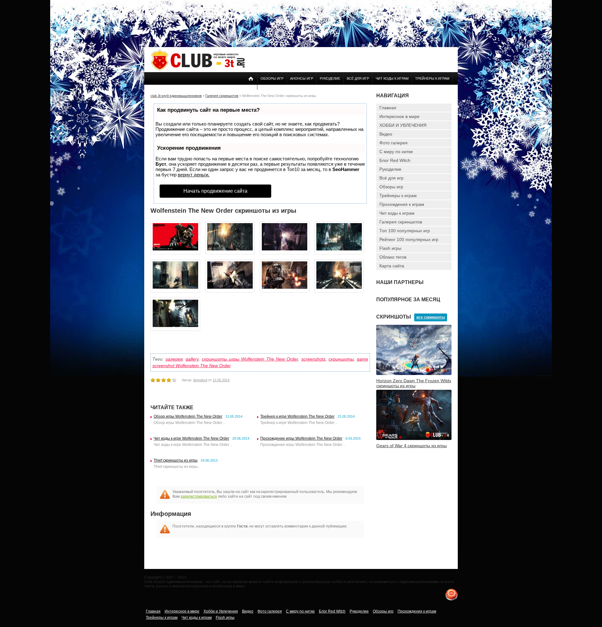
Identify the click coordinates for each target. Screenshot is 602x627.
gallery (192, 359)
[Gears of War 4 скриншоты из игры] (414, 439)
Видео (385, 134)
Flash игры (390, 248)
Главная (387, 107)
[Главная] (197, 69)
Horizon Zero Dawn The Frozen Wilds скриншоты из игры (413, 383)
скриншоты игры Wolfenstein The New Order (250, 359)
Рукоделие (330, 78)
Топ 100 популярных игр (404, 230)
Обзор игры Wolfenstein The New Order (188, 416)
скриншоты (341, 359)
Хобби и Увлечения (220, 611)
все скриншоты (430, 317)
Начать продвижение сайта (215, 191)
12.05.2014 (221, 380)
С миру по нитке (396, 151)
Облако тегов (392, 257)
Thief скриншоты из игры (176, 460)
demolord (200, 380)
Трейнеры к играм (432, 78)
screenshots (313, 359)
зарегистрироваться (199, 496)
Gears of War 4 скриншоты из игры (411, 445)
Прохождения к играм (401, 204)
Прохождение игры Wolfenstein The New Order (301, 438)
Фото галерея (393, 142)
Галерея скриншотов (400, 221)
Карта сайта (391, 265)
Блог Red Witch (394, 160)
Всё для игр (358, 78)
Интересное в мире (399, 116)
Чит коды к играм (392, 78)
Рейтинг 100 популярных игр (408, 239)
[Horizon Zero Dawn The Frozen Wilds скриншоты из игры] (414, 374)
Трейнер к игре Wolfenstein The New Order (297, 416)
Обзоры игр (272, 78)
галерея (174, 359)
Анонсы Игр (301, 78)
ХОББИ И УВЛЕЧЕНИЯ (402, 125)
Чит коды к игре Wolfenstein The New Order (191, 438)
